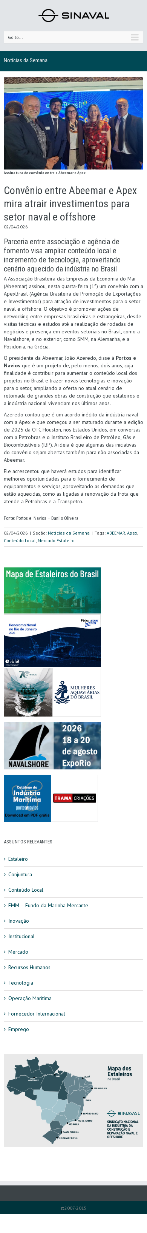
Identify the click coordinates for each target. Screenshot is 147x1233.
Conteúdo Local (20, 540)
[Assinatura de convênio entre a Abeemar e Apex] (73, 123)
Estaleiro (18, 858)
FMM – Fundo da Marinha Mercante (48, 905)
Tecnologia (20, 982)
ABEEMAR (116, 533)
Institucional (21, 936)
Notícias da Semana (25, 60)
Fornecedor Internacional (36, 1013)
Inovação (18, 920)
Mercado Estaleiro (56, 540)
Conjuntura (20, 874)
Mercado (18, 951)
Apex (132, 533)
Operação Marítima (30, 998)
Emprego (18, 1029)
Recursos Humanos (29, 967)
